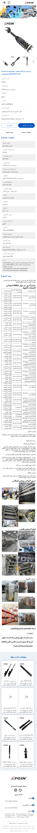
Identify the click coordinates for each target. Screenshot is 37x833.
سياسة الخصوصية (23, 823)
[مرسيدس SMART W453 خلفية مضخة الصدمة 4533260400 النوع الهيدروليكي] (9, 751)
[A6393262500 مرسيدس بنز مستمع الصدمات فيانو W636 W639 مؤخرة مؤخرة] (25, 724)
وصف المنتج (9, 132)
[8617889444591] (20, 790)
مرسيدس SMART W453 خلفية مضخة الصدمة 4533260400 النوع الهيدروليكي (10, 763)
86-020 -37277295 (11, 801)
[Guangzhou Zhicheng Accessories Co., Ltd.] (29, 2)
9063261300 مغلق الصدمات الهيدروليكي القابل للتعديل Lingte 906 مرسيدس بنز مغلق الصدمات (26, 682)
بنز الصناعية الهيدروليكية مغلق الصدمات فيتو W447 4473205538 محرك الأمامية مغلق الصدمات (25, 763)
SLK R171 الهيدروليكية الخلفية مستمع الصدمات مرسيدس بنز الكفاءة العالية (9, 709)
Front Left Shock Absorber (23, 646)
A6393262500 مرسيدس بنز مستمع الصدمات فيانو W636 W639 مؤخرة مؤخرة (26, 736)
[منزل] (18, 780)
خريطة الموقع (13, 823)
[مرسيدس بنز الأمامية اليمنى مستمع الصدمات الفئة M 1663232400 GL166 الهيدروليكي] (18, 37)
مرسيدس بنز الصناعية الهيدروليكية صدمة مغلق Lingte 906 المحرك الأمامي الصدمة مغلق (9, 682)
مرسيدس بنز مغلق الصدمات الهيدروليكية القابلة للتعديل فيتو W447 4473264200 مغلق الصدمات (10, 736)
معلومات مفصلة (26, 132)
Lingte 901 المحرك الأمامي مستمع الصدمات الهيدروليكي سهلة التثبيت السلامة (26, 709)
